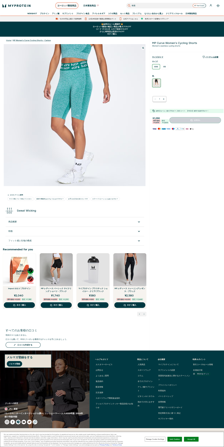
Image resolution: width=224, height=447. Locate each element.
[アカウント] (211, 5)
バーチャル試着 (211, 57)
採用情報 (162, 402)
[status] (159, 99)
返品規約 (99, 381)
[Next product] (144, 314)
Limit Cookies (175, 439)
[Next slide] (145, 286)
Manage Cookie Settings (155, 439)
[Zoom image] (143, 48)
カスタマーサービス (104, 364)
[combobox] (166, 5)
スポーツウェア (144, 370)
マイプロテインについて (168, 364)
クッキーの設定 (11, 403)
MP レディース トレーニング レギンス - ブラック (130, 289)
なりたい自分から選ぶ (153, 13)
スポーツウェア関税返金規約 (108, 398)
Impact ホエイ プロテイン (19, 288)
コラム (140, 376)
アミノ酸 (56, 13)
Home (8, 40)
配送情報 (99, 387)
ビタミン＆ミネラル (146, 396)
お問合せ (99, 370)
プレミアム (137, 13)
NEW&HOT (32, 13)
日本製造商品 (191, 13)
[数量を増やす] (163, 99)
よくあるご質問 (102, 376)
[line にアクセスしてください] (18, 422)
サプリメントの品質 (166, 370)
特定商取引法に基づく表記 (169, 413)
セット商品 (125, 13)
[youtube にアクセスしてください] (23, 422)
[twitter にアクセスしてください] (29, 422)
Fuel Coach (200, 5)
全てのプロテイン (145, 381)
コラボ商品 (112, 13)
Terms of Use (117, 445)
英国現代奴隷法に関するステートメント (174, 377)
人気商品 (141, 364)
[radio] (156, 66)
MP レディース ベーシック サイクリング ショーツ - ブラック (56, 289)
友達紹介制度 (201, 372)
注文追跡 (99, 393)
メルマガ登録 (14, 364)
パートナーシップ (165, 396)
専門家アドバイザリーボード (170, 407)
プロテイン (44, 13)
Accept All (191, 439)
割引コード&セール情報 (203, 364)
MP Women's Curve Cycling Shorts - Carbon (32, 40)
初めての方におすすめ (146, 404)
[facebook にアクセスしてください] (12, 422)
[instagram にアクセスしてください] (7, 422)
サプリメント (68, 13)
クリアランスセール (174, 13)
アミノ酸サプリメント (146, 389)
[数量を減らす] (155, 99)
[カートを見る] (218, 5)
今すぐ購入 (21, 305)
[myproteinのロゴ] (16, 5)
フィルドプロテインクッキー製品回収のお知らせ (114, 405)
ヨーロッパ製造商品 (66, 5)
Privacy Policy (104, 445)
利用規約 (162, 391)
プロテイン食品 (82, 13)
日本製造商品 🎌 (91, 5)
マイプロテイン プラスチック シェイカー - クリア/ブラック (93, 289)
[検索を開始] (129, 5)
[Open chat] (35, 422)
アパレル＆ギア (98, 13)
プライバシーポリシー (167, 385)
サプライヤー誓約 (165, 419)
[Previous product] (139, 314)
